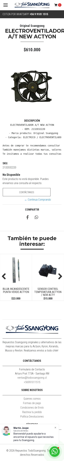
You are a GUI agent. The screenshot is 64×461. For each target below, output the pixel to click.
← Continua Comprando (37, 199)
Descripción (32, 120)
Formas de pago (32, 403)
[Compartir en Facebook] (27, 217)
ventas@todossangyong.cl (32, 377)
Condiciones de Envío (32, 407)
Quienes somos (32, 398)
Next (58, 276)
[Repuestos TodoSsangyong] (32, 5)
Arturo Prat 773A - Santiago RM (32, 373)
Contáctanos (26, 192)
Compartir (32, 209)
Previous (5, 276)
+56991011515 (32, 382)
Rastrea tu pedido (32, 412)
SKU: (5, 163)
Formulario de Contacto (32, 369)
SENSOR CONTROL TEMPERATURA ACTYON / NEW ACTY (45, 292)
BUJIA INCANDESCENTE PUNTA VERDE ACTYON (13, 290)
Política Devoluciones (32, 416)
